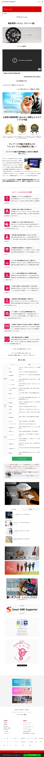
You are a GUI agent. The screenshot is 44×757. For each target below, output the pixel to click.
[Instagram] (17, 714)
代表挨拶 (5, 722)
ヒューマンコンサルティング (28, 726)
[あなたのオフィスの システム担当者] (22, 559)
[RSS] (26, 714)
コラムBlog (4, 742)
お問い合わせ (7, 742)
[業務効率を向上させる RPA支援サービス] (22, 685)
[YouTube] (24, 714)
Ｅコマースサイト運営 (27, 729)
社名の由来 (6, 726)
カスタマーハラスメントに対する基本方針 (30, 742)
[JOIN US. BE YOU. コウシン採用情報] (22, 573)
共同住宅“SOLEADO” (27, 731)
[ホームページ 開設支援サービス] (22, 702)
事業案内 (5, 13)
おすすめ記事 (13, 509)
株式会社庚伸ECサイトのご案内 (29, 733)
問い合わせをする (22, 458)
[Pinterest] (22, 714)
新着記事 (30, 509)
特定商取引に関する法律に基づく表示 (23, 742)
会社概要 (5, 724)
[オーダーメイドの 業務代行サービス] (22, 694)
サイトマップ (10, 742)
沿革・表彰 (6, 729)
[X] (19, 714)
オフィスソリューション (27, 722)
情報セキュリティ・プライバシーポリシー (16, 742)
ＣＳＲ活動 (6, 731)
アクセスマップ (6, 733)
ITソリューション (26, 724)
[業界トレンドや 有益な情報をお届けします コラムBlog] (22, 504)
